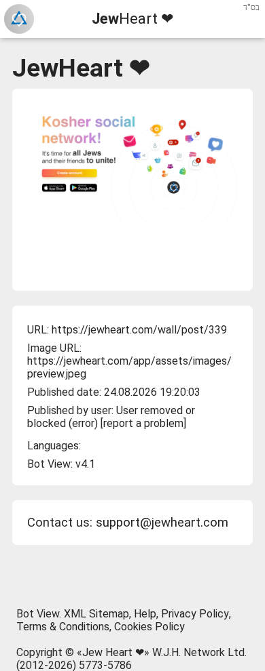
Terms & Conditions (62, 626)
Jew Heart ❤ (113, 652)
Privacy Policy (195, 613)
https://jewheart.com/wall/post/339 (139, 329)
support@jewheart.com (162, 522)
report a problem (143, 423)
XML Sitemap (96, 613)
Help (145, 613)
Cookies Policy (149, 626)
